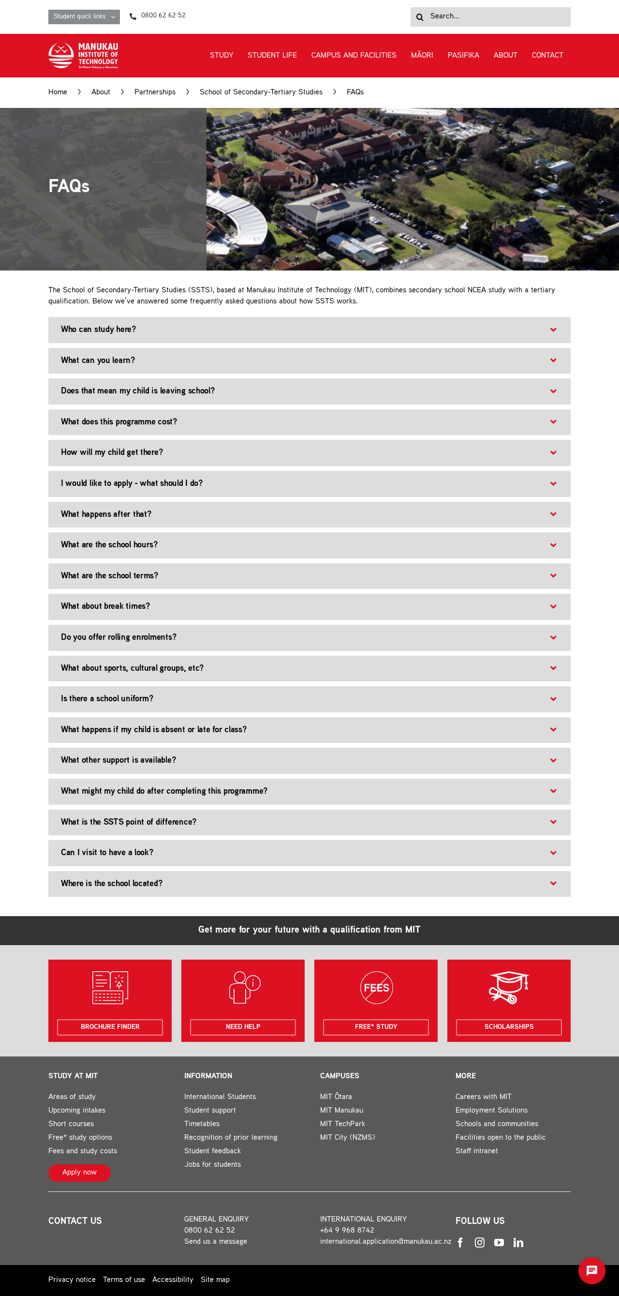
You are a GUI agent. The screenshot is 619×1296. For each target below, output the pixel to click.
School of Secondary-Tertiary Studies (261, 92)
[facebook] (460, 1243)
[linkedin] (518, 1243)
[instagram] (480, 1243)
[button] (309, 330)
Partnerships (155, 92)
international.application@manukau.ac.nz (386, 1242)
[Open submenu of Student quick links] (115, 17)
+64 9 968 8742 (347, 1231)
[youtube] (499, 1243)
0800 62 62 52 (209, 1231)
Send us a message (215, 1242)
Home (57, 92)
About (100, 92)
